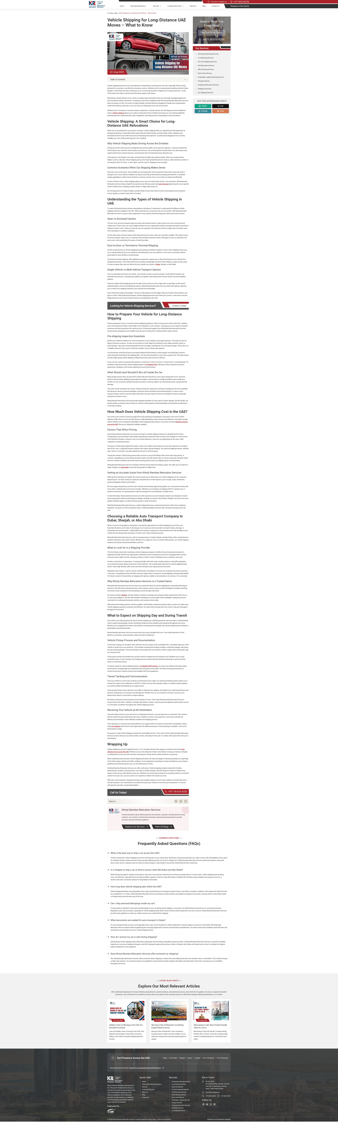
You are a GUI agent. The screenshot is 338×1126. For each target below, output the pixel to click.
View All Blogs (162, 826)
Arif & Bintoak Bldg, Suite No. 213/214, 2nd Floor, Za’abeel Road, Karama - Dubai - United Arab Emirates (217, 1086)
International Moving (137, 6)
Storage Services (204, 81)
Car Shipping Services (205, 92)
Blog (204, 6)
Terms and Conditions (164, 1119)
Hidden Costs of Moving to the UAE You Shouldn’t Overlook (126, 1020)
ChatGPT (204, 106)
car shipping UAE (151, 364)
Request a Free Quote (240, 6)
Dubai (158, 264)
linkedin (207, 1104)
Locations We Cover (174, 6)
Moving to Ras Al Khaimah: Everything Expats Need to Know (169, 1020)
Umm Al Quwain (222, 1058)
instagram (214, 1104)
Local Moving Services (206, 58)
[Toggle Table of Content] (148, 79)
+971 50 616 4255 (177, 791)
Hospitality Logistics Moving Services (211, 77)
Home (122, 6)
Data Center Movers (205, 73)
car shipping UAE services (149, 666)
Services (156, 6)
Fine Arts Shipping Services (207, 62)
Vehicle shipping (118, 113)
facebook (203, 1104)
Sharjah (124, 595)
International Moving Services (208, 54)
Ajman (190, 1058)
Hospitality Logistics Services (181, 1100)
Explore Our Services (135, 826)
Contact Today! (179, 305)
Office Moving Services (206, 69)
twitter (210, 1104)
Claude (221, 111)
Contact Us (215, 6)
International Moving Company (151, 1084)
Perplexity (204, 111)
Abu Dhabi (125, 467)
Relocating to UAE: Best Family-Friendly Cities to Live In (211, 1020)
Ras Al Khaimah (208, 1058)
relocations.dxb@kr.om (219, 2)
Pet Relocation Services (206, 65)
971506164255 (226, 1096)
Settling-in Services (204, 89)
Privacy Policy (152, 1119)
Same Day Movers (177, 1087)
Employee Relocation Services (208, 85)
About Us (193, 6)
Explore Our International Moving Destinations (145, 1068)
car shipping (116, 726)
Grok (221, 106)
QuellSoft (228, 1119)
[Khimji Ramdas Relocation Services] (97, 4)
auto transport (164, 184)
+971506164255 (241, 2)
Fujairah (197, 1058)
